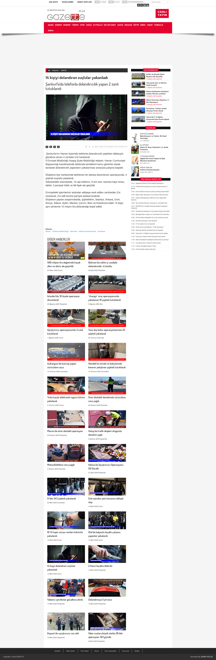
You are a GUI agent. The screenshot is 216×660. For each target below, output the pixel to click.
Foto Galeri (85, 651)
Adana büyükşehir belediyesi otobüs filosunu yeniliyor (157, 92)
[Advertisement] (108, 49)
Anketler (57, 651)
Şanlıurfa (73, 231)
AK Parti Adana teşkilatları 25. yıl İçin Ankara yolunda (149, 217)
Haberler (55, 70)
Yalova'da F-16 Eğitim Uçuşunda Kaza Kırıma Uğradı (157, 118)
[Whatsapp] (58, 147)
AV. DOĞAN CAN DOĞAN (149, 167)
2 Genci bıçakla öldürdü (100, 565)
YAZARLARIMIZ (67, 2)
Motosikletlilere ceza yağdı (61, 464)
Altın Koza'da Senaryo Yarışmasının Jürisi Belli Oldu (149, 203)
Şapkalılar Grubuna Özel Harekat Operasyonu (147, 183)
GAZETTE (20, 657)
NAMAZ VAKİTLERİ (84, 2)
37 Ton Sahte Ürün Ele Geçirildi (143, 224)
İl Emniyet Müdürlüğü (60, 231)
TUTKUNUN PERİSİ (147, 145)
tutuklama (101, 231)
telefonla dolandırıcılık (87, 231)
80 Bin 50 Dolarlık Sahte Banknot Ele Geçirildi (155, 75)
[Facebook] (47, 147)
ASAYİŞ (63, 70)
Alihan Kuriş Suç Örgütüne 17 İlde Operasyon (157, 101)
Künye (96, 651)
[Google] (54, 147)
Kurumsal (125, 651)
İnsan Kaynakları (110, 651)
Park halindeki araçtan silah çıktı (143, 249)
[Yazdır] (86, 147)
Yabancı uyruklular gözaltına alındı (65, 599)
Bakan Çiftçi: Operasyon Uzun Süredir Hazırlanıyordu (149, 195)
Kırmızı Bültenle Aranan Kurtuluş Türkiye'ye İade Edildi (150, 191)
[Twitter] (50, 147)
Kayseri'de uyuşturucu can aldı (63, 633)
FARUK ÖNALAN (146, 156)
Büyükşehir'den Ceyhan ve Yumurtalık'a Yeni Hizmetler (150, 214)
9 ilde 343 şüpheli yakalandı (61, 498)
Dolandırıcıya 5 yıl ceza (100, 599)
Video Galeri (70, 651)
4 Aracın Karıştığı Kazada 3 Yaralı (143, 246)
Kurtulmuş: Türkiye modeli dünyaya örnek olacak (156, 109)
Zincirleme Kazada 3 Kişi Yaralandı (144, 221)
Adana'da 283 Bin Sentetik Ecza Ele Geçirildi (147, 230)
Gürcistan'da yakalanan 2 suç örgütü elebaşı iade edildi (150, 211)
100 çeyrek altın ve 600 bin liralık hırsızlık (156, 84)
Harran (48, 231)
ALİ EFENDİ (144, 134)
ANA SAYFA (53, 2)
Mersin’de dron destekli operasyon (65, 431)
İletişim (137, 651)
